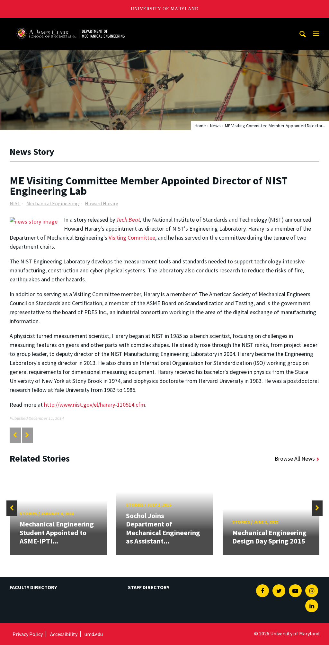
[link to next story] (27, 435)
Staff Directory (148, 587)
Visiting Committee (132, 237)
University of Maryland (165, 8)
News (215, 125)
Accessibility (63, 634)
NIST (15, 203)
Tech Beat (128, 219)
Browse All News (295, 458)
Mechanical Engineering (52, 203)
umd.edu (93, 634)
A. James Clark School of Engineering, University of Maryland (70, 24)
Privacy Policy (28, 634)
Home (200, 125)
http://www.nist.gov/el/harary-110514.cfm (94, 404)
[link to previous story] (15, 435)
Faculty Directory (33, 587)
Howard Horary (101, 203)
